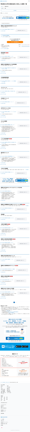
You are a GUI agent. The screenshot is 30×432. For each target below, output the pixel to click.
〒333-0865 (8, 269)
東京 (1, 398)
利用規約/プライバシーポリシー (4, 422)
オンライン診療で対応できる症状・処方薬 (23, 19)
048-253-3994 (3, 103)
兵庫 (4, 400)
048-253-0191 (3, 219)
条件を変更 (15, 10)
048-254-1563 (3, 71)
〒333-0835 (6, 191)
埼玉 (1, 400)
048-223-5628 (3, 30)
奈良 (6, 398)
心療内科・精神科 (3, 389)
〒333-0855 (7, 242)
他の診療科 (27, 169)
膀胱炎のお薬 (8, 390)
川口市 (8, 382)
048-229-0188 (3, 162)
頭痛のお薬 (8, 388)
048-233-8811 (3, 173)
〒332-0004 (8, 29)
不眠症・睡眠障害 (3, 391)
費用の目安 (20, 340)
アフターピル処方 (9, 392)
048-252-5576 (3, 60)
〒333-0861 (7, 259)
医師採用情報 (2, 413)
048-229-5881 (3, 209)
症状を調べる (2, 405)
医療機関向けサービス (3, 410)
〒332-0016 (7, 56)
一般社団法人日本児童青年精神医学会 (13, 311)
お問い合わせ (2, 420)
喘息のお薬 (8, 389)
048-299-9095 (3, 115)
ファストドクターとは (3, 404)
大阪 (4, 399)
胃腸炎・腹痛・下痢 (3, 392)
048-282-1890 (3, 296)
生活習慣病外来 (9, 391)
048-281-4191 (3, 200)
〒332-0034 (8, 101)
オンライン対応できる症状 (5, 48)
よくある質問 (2, 419)
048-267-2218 (3, 233)
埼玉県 (6, 382)
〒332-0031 (8, 91)
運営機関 (2, 425)
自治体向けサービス (3, 411)
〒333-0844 (8, 217)
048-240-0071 (3, 92)
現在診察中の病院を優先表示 (6, 23)
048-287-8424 (3, 83)
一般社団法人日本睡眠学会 (11, 312)
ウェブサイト (3, 73)
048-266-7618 (3, 282)
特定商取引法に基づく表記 (4, 423)
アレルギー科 (2, 393)
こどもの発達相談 (3, 390)
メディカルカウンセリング (4, 402)
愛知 (4, 398)
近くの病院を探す (4, 382)
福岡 (6, 399)
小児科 (1, 388)
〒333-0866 (7, 279)
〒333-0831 (8, 172)
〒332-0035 (8, 124)
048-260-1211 (3, 260)
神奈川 (1, 399)
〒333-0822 (8, 156)
